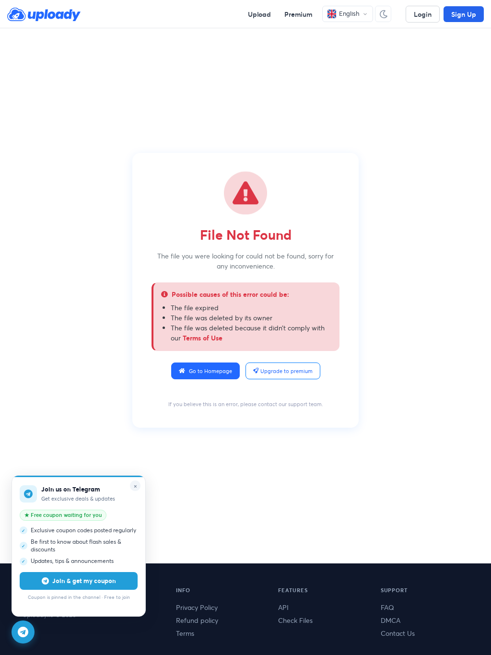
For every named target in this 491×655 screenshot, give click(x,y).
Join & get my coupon (84, 580)
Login (423, 14)
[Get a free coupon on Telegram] (23, 631)
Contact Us (398, 633)
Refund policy (197, 620)
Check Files (295, 620)
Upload (259, 14)
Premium (298, 14)
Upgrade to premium (286, 370)
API (283, 607)
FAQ (387, 607)
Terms (185, 633)
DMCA (390, 620)
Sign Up (463, 14)
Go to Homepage (210, 370)
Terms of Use (202, 337)
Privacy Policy (197, 607)
